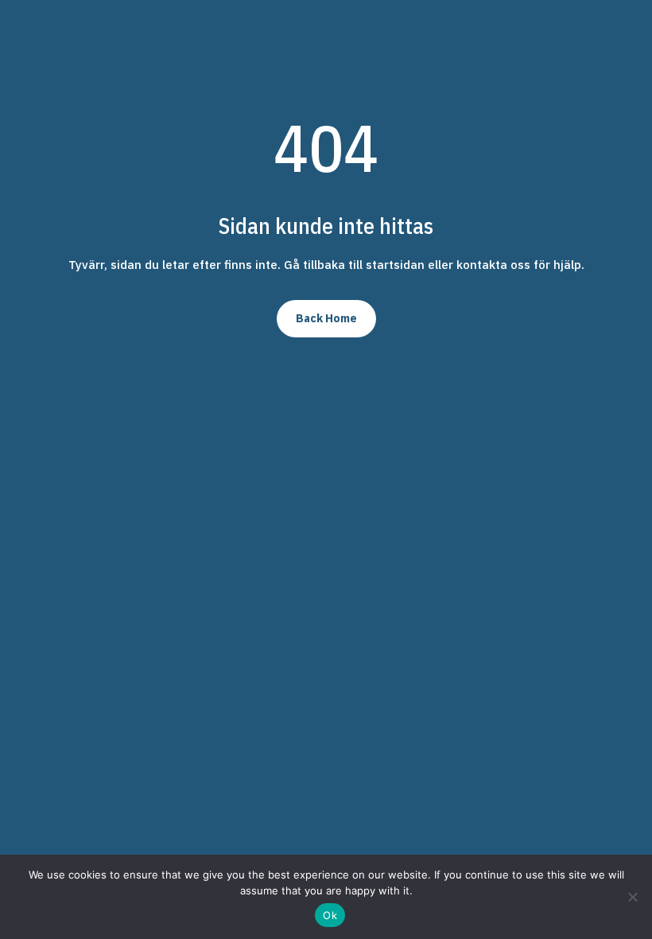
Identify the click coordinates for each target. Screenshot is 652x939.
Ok (330, 915)
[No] (632, 897)
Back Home (326, 318)
